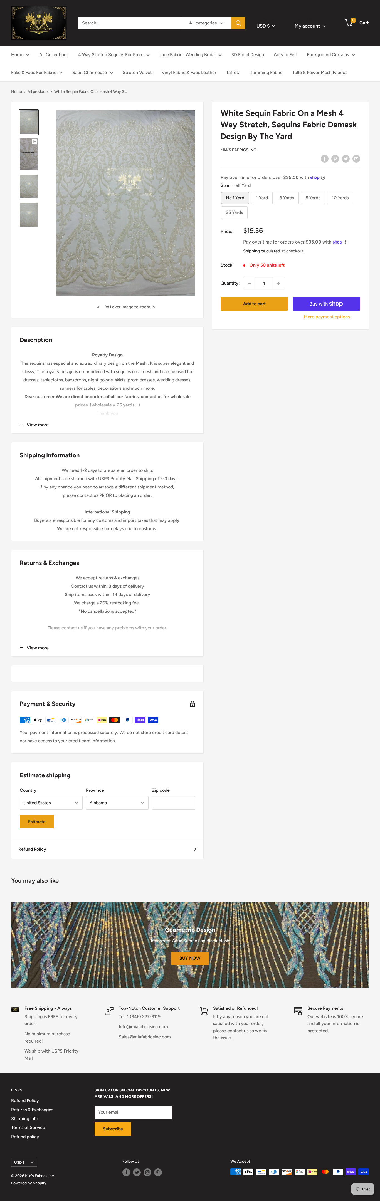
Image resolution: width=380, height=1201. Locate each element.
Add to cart (254, 303)
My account (308, 26)
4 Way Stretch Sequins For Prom (111, 54)
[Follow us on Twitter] (137, 1172)
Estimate (37, 821)
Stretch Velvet (137, 72)
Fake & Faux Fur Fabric (33, 72)
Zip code (161, 790)
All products (38, 91)
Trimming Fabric (266, 72)
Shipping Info (24, 1118)
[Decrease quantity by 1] (249, 283)
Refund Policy (32, 849)
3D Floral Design (247, 54)
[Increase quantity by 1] (279, 283)
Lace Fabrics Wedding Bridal (187, 54)
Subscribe (113, 1128)
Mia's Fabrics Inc (238, 150)
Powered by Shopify (28, 1183)
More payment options (327, 316)
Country (28, 790)
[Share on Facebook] (325, 158)
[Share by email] (356, 158)
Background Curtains (328, 54)
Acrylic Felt (285, 54)
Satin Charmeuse (89, 72)
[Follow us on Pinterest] (158, 1172)
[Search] (238, 23)
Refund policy (25, 1136)
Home (17, 54)
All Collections (53, 54)
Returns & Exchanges (32, 1109)
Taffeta (233, 72)
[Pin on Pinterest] (335, 158)
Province (95, 790)
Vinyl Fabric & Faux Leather (189, 72)
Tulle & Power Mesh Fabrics (319, 72)
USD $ (19, 1162)
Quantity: (230, 283)
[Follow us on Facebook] (126, 1172)
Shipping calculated (261, 251)
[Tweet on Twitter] (346, 158)
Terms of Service (28, 1127)
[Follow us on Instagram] (147, 1172)
